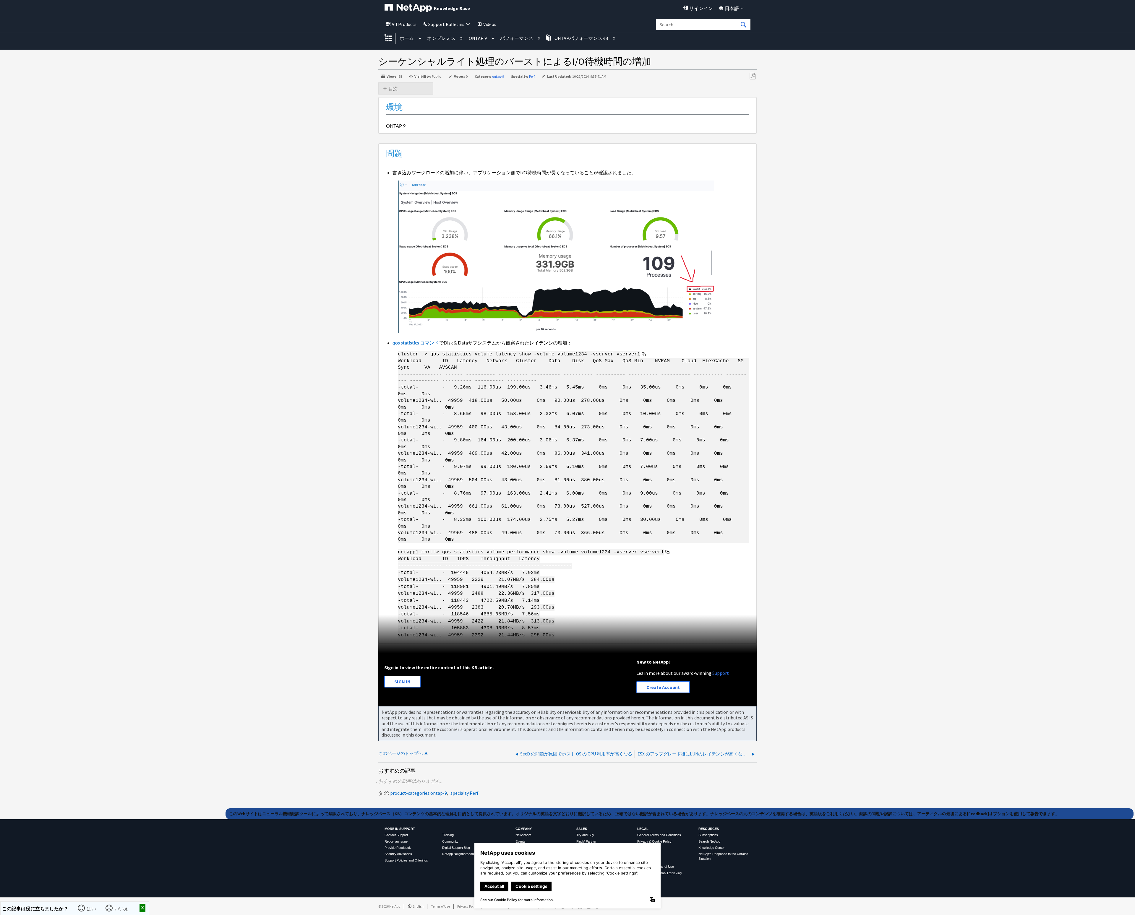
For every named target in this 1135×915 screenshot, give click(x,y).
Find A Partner (586, 841)
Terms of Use (440, 906)
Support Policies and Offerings (406, 860)
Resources (708, 829)
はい (92, 908)
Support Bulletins (446, 24)
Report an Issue (396, 841)
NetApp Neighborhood (458, 854)
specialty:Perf (464, 793)
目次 (393, 89)
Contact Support (396, 835)
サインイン (701, 8)
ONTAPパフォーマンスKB (581, 38)
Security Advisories (398, 854)
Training (448, 835)
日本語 (732, 8)
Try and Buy (585, 835)
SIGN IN (402, 682)
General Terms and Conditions (659, 835)
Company (523, 829)
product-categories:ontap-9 (418, 793)
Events (520, 841)
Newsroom (523, 835)
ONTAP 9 (478, 38)
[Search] (743, 25)
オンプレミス (441, 38)
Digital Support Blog (456, 847)
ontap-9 (498, 76)
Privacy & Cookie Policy (654, 841)
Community (450, 841)
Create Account (663, 687)
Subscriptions (708, 835)
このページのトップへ (400, 753)
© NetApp (389, 906)
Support (720, 673)
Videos (489, 24)
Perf (532, 76)
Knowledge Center (711, 847)
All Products (404, 24)
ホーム (407, 38)
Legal (642, 829)
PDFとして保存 (752, 76)
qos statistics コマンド (416, 342)
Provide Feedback (398, 847)
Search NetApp (709, 841)
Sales (581, 829)
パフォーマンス (517, 38)
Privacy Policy (467, 906)
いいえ (122, 908)
